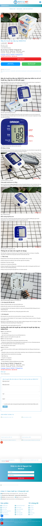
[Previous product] (22, 11)
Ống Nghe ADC (4, 505)
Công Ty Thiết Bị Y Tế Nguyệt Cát (14, 54)
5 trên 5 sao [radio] (13, 383)
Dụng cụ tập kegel (19, 509)
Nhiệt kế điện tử (4, 512)
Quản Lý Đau (4, 509)
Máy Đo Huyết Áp (28, 8)
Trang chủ (12, 8)
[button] (1, 2)
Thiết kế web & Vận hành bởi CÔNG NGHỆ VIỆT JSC (31, 524)
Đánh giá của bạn (6, 381)
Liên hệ (31, 514)
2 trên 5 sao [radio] (4, 383)
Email (4, 398)
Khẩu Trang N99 (19, 514)
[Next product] (20, 11)
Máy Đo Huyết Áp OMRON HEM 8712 (7, 460)
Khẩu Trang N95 (19, 512)
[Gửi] (40, 6)
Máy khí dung (18, 507)
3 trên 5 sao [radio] (6, 383)
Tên (3, 393)
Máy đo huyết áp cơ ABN (26, 437)
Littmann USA (4, 507)
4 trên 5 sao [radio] (9, 383)
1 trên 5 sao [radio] (2, 383)
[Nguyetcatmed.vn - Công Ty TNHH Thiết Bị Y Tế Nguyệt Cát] (21, 2)
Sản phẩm (19, 8)
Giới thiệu (31, 507)
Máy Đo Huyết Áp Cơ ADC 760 (6, 437)
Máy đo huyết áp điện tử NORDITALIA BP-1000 (30, 460)
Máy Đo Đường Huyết (20, 505)
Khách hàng (31, 512)
